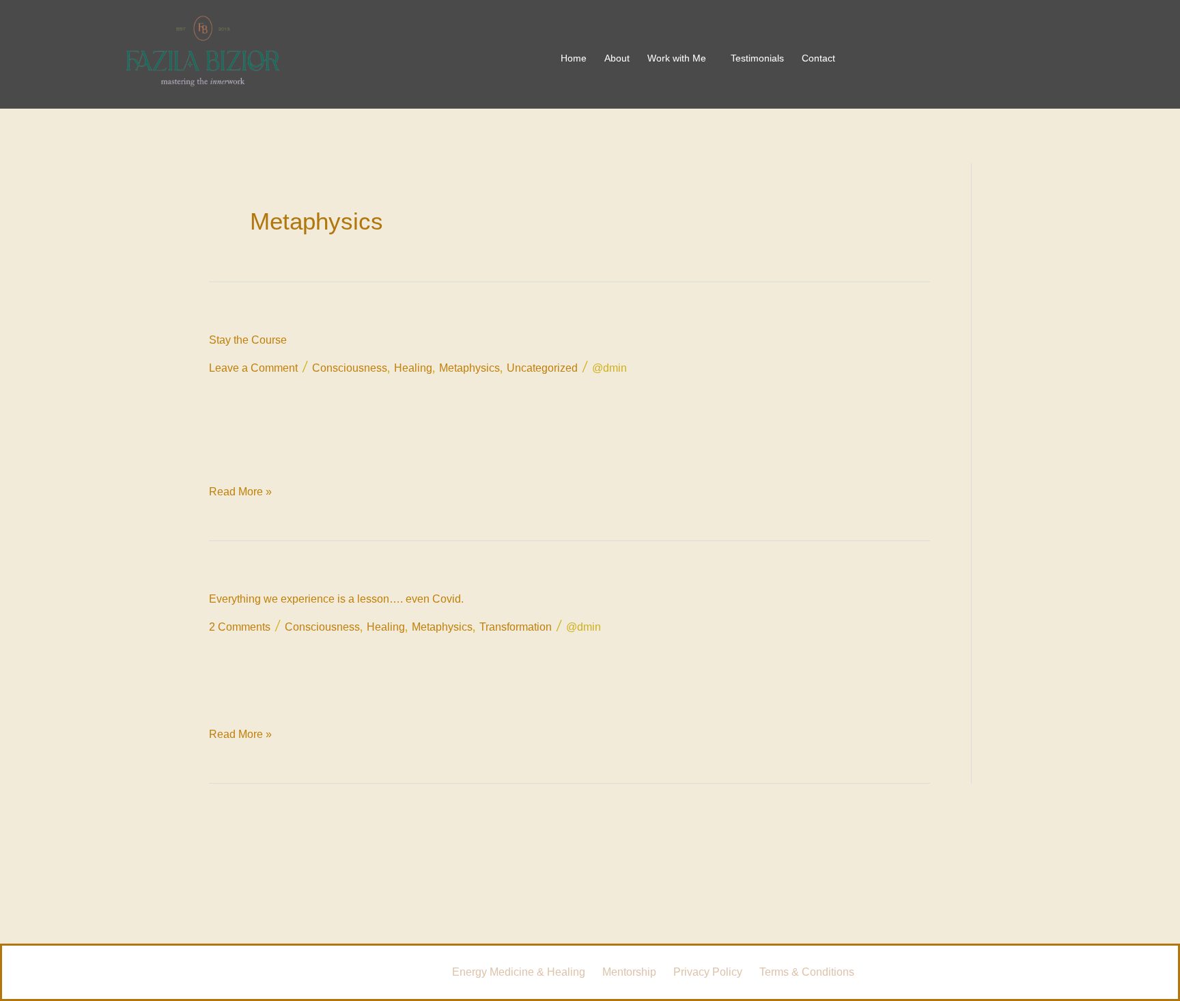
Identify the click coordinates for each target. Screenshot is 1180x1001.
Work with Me (676, 58)
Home (574, 58)
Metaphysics (469, 368)
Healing (413, 368)
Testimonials (757, 58)
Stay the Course (248, 340)
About (617, 58)
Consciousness (349, 368)
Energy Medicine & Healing (518, 972)
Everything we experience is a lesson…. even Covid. (336, 599)
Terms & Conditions (806, 972)
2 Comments (239, 627)
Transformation (515, 627)
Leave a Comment (253, 368)
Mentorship (629, 972)
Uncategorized (542, 368)
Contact (818, 58)
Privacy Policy (707, 972)
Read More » (240, 489)
